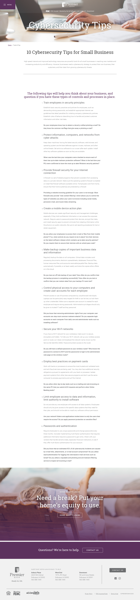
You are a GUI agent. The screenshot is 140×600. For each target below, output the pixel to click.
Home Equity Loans (70, 515)
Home (9, 45)
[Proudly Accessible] (32, 594)
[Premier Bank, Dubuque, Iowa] (70, 4)
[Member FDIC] (17, 594)
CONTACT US (117, 570)
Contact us (93, 550)
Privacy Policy (88, 593)
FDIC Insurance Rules (102, 593)
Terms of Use (114, 593)
